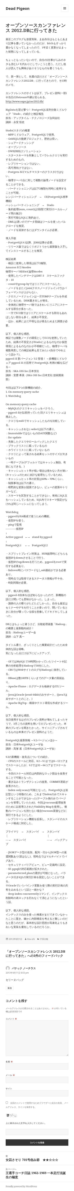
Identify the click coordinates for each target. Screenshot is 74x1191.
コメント (11, 1018)
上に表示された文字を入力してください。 (26, 1123)
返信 (10, 988)
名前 (9, 1061)
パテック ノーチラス (24, 968)
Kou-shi (31, 939)
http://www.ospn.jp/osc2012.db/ (25, 101)
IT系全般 (44, 939)
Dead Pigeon (18, 8)
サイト (9, 1088)
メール (10, 1075)
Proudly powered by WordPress (21, 1186)
